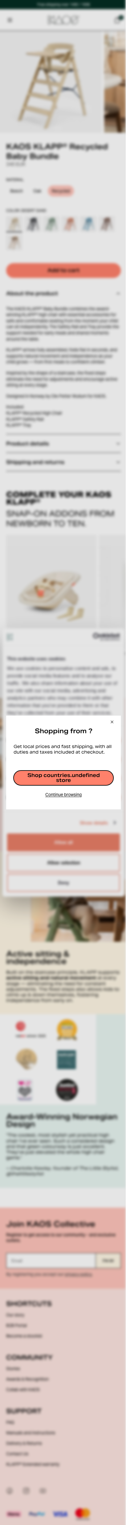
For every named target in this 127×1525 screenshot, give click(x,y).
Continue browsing (62, 797)
